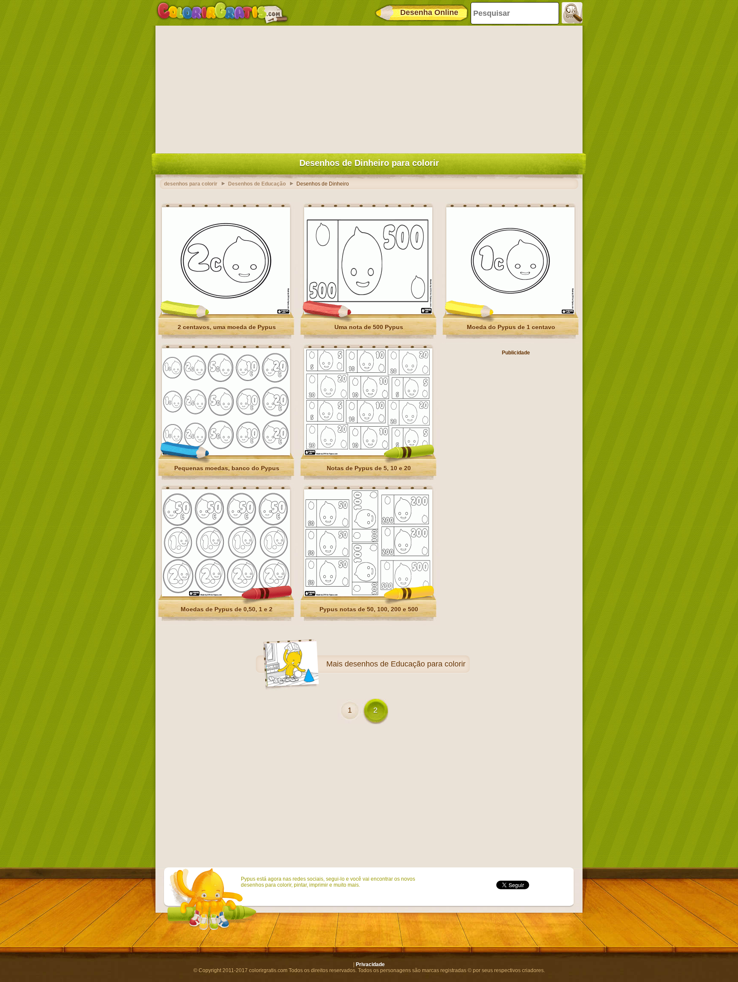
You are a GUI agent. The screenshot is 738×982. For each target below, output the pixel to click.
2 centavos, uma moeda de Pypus (227, 327)
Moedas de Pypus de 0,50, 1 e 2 (226, 609)
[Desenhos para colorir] (222, 13)
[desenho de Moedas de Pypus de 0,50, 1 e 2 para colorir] (226, 595)
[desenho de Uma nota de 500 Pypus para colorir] (368, 313)
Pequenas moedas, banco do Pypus (226, 468)
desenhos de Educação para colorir (405, 664)
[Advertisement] (369, 87)
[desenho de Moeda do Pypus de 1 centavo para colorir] (510, 313)
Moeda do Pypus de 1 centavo (511, 327)
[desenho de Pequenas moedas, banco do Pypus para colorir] (226, 454)
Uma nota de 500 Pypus (368, 327)
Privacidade (370, 964)
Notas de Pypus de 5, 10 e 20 (369, 468)
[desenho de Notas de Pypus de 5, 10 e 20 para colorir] (368, 454)
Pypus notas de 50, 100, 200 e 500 (368, 609)
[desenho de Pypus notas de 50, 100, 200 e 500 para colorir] (368, 595)
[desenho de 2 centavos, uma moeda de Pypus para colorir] (226, 313)
